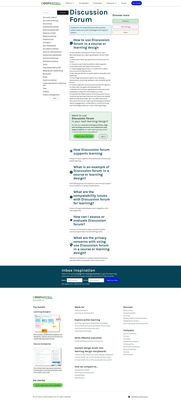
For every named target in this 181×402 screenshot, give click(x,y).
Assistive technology (50, 58)
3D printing (47, 24)
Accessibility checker (51, 27)
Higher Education (81, 310)
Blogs (45, 77)
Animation (47, 42)
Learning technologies (83, 331)
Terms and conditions (131, 347)
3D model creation (50, 17)
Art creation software (51, 49)
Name (64, 280)
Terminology (125, 27)
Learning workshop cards (84, 372)
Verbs (125, 32)
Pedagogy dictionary (131, 321)
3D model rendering (50, 20)
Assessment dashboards (52, 55)
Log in (103, 136)
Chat (44, 88)
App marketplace (49, 45)
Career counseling (50, 80)
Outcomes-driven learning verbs (87, 328)
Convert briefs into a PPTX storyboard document (93, 360)
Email (85, 280)
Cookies (126, 352)
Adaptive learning (49, 36)
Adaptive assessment (51, 30)
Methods (125, 21)
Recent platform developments (135, 318)
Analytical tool (48, 39)
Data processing (129, 349)
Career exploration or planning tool (54, 84)
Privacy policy (128, 344)
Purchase (126, 339)
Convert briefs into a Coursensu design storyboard (94, 355)
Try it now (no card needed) (48, 385)
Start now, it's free (83, 136)
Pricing (123, 3)
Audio (45, 64)
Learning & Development (84, 313)
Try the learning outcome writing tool (89, 341)
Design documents (82, 370)
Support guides (129, 313)
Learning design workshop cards (135, 323)
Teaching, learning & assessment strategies (91, 323)
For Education (84, 3)
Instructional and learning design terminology (92, 326)
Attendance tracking (50, 61)
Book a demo (128, 310)
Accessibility (128, 354)
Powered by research (131, 341)
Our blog (126, 316)
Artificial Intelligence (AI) (52, 52)
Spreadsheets (80, 375)
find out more (83, 284)
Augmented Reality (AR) (52, 67)
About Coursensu (129, 334)
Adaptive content (49, 33)
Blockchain (47, 74)
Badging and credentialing (53, 71)
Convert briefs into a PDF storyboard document (93, 357)
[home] (51, 3)
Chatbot (46, 91)
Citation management (51, 95)
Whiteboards (79, 378)
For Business (97, 3)
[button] (69, 3)
